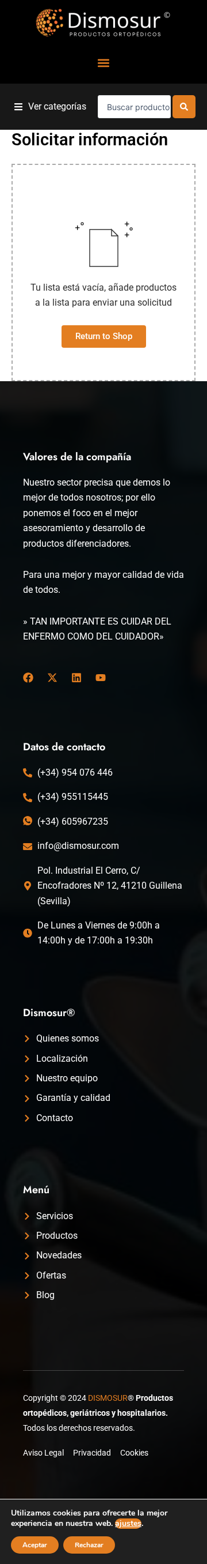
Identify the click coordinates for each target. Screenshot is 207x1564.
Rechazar (89, 1545)
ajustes (128, 1523)
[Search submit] (183, 106)
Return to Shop (103, 336)
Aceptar (34, 1545)
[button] (103, 62)
